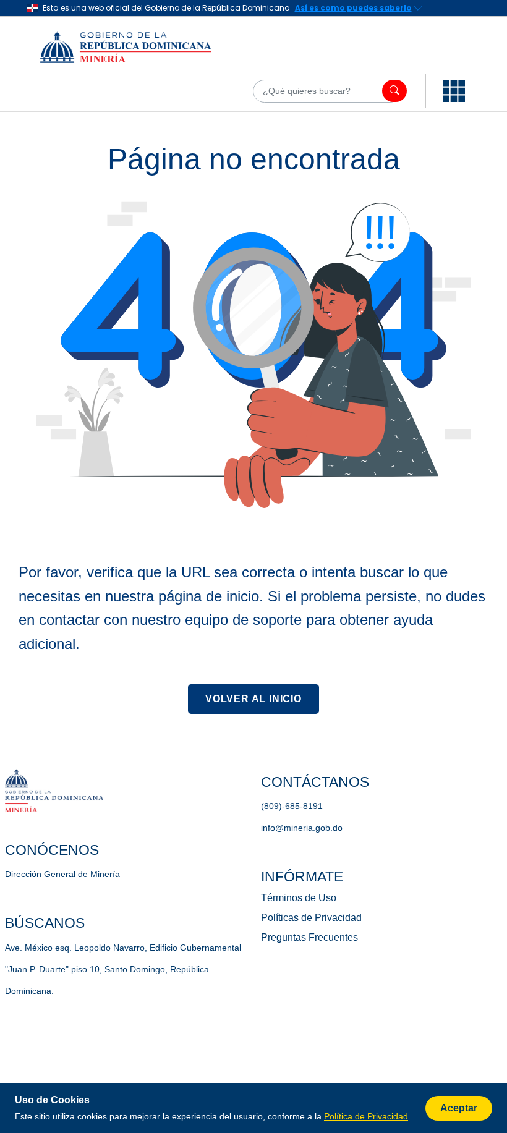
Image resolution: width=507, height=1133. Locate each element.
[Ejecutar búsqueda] (394, 91)
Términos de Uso (298, 898)
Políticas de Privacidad (311, 917)
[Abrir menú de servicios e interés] (454, 91)
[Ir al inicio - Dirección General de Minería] (141, 46)
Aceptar (458, 1108)
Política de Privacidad (366, 1116)
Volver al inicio (253, 699)
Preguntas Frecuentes (309, 937)
